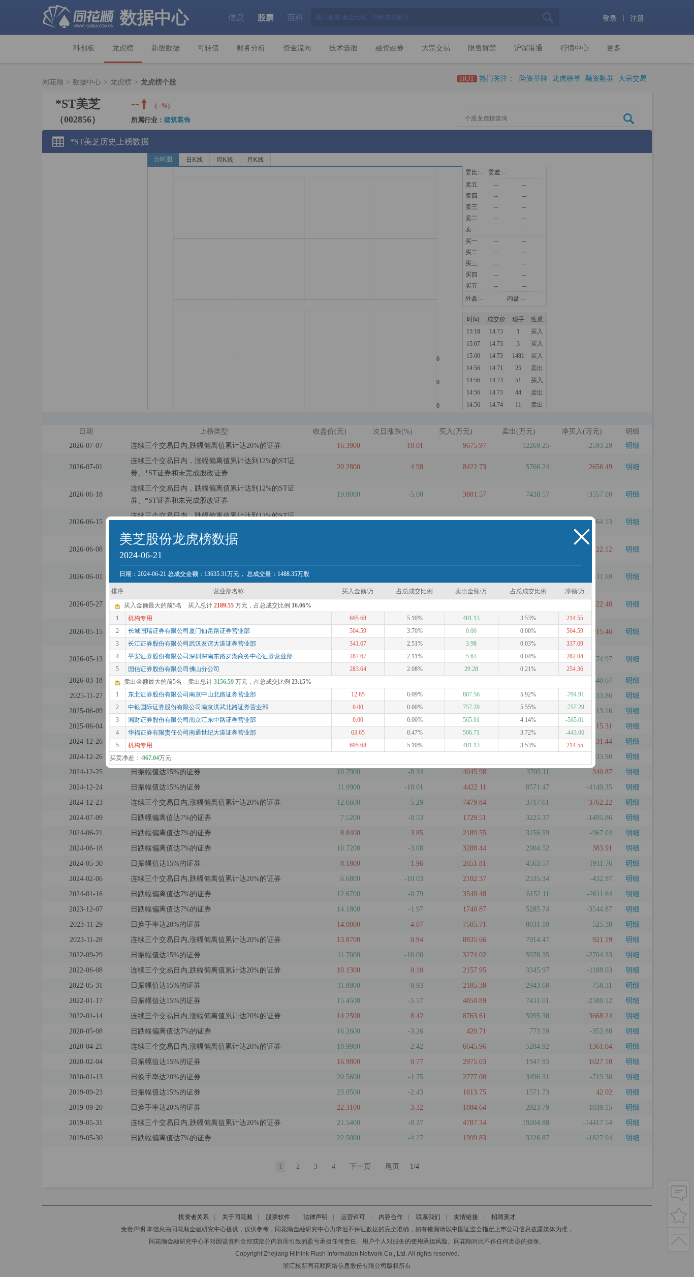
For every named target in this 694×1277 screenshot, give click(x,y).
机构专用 (140, 618)
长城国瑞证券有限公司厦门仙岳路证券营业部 (189, 630)
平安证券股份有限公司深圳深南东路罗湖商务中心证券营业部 (210, 656)
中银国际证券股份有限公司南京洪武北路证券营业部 (198, 707)
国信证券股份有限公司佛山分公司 (173, 669)
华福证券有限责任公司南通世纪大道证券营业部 (192, 732)
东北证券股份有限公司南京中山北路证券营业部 (192, 694)
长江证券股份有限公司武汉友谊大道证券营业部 (192, 643)
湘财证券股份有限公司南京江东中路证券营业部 (192, 719)
